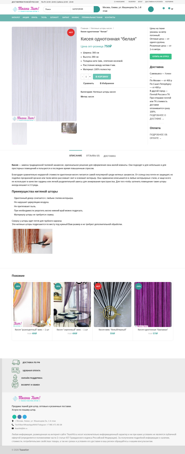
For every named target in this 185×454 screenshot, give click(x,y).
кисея (91, 96)
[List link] (94, 420)
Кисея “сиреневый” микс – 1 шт (72, 330)
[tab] (75, 154)
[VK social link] (19, 417)
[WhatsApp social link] (14, 417)
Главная (85, 28)
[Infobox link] (26, 362)
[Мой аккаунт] (151, 9)
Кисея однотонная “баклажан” (153, 330)
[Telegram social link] (25, 417)
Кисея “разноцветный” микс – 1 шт (32, 330)
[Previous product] (138, 30)
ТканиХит (24, 450)
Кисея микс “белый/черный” (112, 330)
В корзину (102, 77)
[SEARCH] (97, 9)
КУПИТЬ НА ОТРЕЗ (160, 56)
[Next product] (144, 30)
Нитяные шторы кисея (101, 28)
